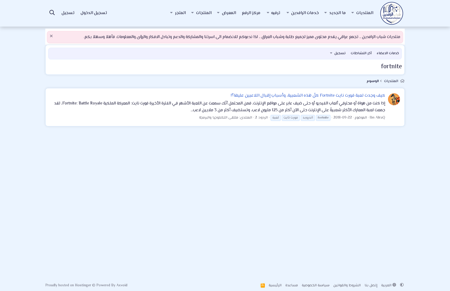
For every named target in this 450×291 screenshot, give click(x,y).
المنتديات (364, 13)
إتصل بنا (371, 285)
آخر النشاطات (361, 53)
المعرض (229, 13)
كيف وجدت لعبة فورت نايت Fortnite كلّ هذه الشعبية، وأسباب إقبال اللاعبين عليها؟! (308, 95)
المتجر (180, 13)
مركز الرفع (251, 13)
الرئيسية (275, 285)
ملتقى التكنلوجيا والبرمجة (218, 118)
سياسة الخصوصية (315, 285)
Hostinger (83, 285)
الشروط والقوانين (347, 285)
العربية (386, 285)
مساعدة (291, 285)
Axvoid (121, 285)
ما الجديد (337, 13)
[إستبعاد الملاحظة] (52, 36)
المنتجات (203, 13)
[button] (352, 13)
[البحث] (52, 13)
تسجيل (340, 53)
